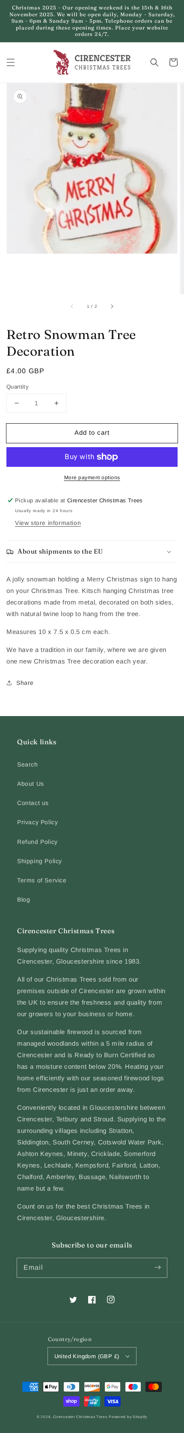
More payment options (92, 478)
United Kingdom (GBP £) (86, 1356)
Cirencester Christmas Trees (80, 1417)
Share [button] (25, 682)
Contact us (33, 802)
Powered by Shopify (128, 1417)
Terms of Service (42, 880)
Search (27, 764)
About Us (30, 783)
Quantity (17, 386)
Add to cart (92, 432)
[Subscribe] (157, 1267)
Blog (23, 899)
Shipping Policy (39, 861)
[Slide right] (111, 306)
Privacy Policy (37, 822)
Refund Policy (37, 841)
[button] (10, 62)
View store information (48, 522)
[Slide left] (72, 306)
